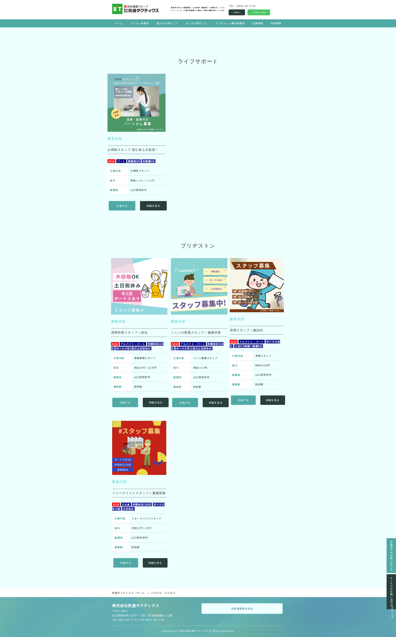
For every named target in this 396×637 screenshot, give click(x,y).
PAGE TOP (392, 612)
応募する (122, 206)
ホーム (119, 23)
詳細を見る (153, 206)
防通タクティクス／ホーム (128, 593)
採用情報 (276, 23)
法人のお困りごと (196, 23)
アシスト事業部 (139, 23)
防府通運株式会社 (242, 608)
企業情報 (257, 23)
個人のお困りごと (167, 23)
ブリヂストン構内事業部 (230, 23)
